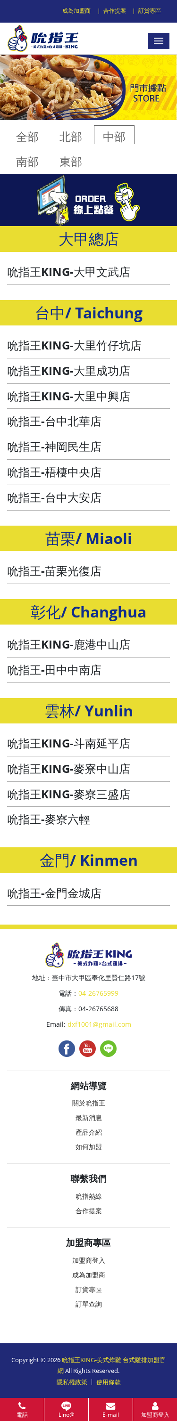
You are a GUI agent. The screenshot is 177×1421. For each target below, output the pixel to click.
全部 (27, 136)
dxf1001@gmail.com (99, 1024)
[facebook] (67, 1048)
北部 (70, 136)
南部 (27, 161)
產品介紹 (89, 1132)
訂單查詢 (89, 1303)
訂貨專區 (149, 11)
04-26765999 (98, 993)
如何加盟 (89, 1146)
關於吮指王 (88, 1102)
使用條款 (108, 1382)
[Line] (108, 1048)
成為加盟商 (76, 11)
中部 (114, 136)
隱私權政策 (72, 1382)
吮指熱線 (89, 1196)
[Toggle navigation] (158, 41)
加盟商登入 (88, 1260)
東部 (70, 161)
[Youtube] (87, 1048)
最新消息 (89, 1117)
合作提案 (114, 11)
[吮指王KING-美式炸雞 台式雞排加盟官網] (43, 38)
